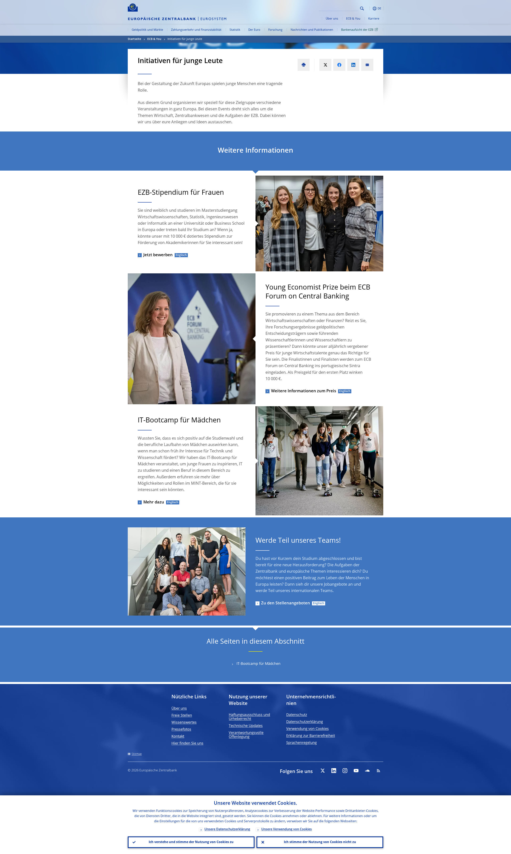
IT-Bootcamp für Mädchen (258, 664)
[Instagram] (345, 770)
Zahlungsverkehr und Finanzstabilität (196, 30)
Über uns (332, 18)
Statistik (235, 30)
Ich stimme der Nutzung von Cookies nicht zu (320, 842)
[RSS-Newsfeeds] (378, 770)
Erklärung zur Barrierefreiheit (310, 736)
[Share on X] (325, 65)
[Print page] (304, 65)
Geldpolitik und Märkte (147, 30)
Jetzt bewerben (158, 255)
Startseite (134, 39)
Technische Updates (246, 726)
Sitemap (137, 754)
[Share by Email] (367, 65)
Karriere (373, 18)
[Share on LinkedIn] (353, 65)
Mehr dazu (153, 502)
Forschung (275, 30)
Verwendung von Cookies (307, 729)
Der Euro (254, 30)
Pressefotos (181, 729)
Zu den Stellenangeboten (285, 603)
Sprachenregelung (301, 743)
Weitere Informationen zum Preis (303, 391)
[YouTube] (356, 770)
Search (362, 8)
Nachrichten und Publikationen (312, 30)
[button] (369, 8)
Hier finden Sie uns (187, 743)
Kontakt (177, 736)
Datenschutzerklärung (304, 722)
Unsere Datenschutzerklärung (227, 829)
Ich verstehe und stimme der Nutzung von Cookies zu (191, 842)
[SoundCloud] (367, 770)
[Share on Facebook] (339, 65)
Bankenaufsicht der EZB (357, 30)
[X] (322, 770)
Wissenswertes (184, 722)
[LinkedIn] (334, 770)
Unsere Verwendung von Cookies (286, 829)
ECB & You (353, 18)
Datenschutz (296, 715)
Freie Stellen (181, 715)
